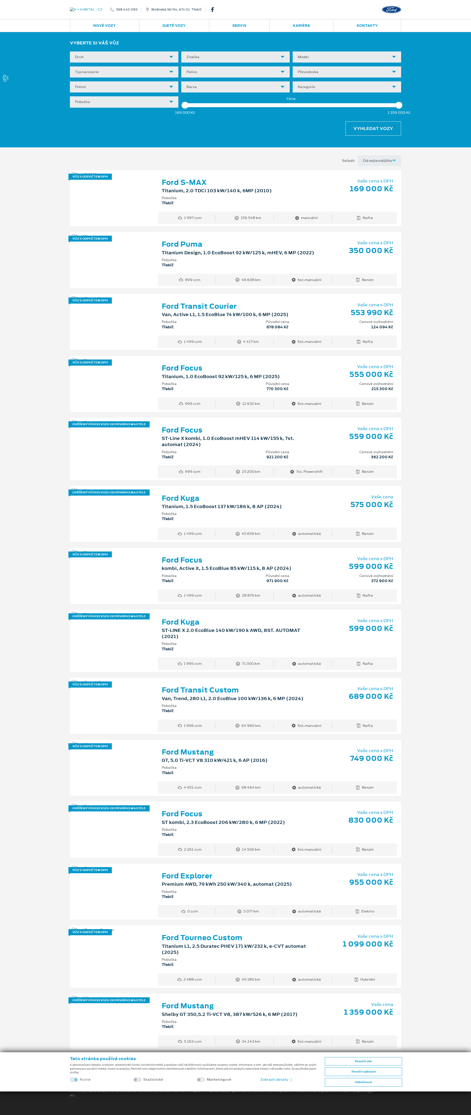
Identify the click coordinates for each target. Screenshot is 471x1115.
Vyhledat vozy (373, 128)
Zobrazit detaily (274, 1079)
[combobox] (124, 57)
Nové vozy (104, 25)
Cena (291, 98)
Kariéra (301, 25)
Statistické (153, 1079)
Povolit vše (363, 1061)
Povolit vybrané (364, 1072)
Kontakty (367, 25)
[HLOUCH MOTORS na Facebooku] (214, 9)
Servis (239, 25)
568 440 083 (126, 9)
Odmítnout (363, 1082)
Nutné (85, 1079)
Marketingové (219, 1079)
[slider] (185, 105)
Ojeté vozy (174, 25)
